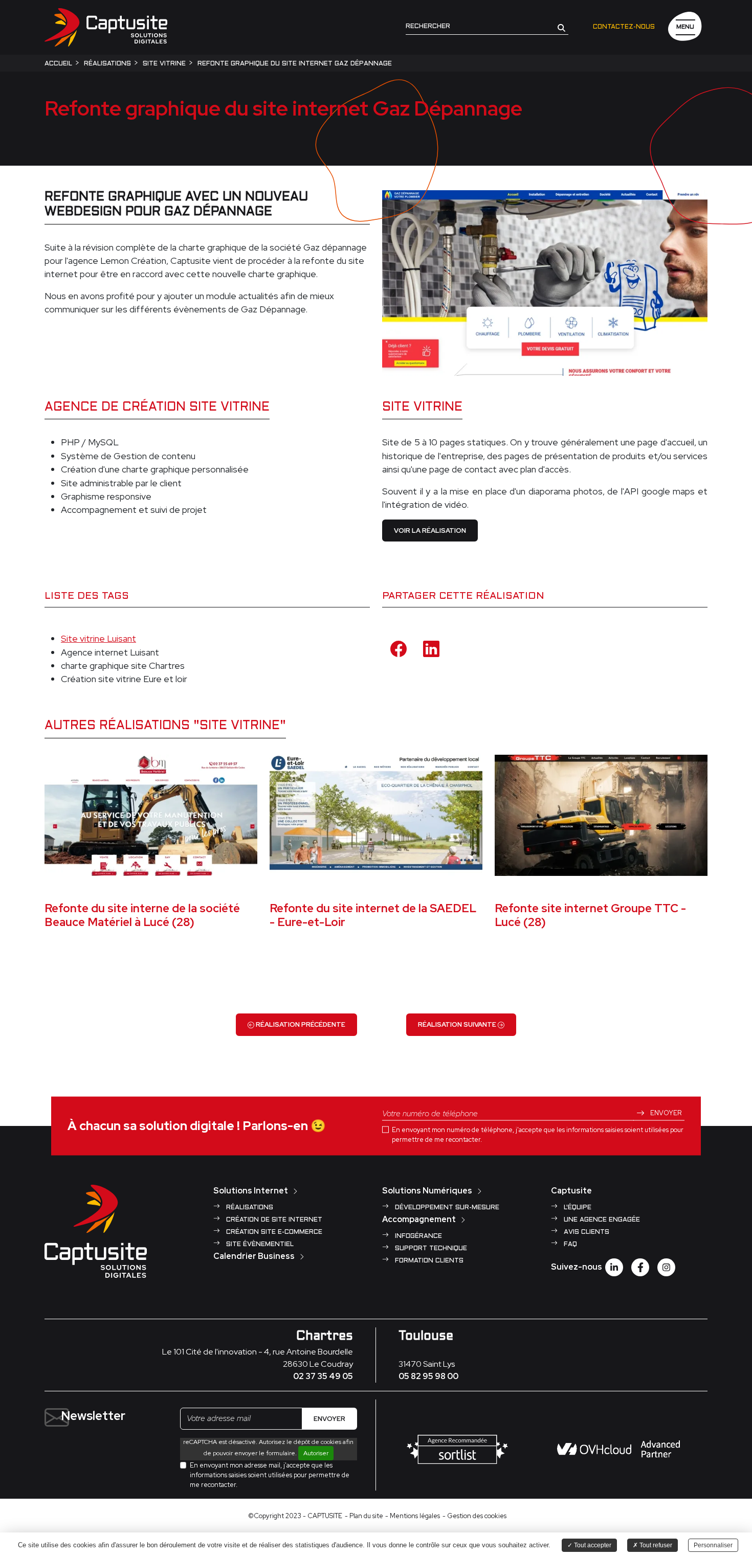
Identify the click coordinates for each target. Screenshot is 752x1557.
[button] (561, 27)
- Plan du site (364, 1515)
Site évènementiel (259, 1245)
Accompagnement (419, 1219)
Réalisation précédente (299, 1024)
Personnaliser (713, 1545)
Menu (685, 27)
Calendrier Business (254, 1256)
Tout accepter (591, 1545)
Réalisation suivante (458, 1024)
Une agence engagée (601, 1220)
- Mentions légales (412, 1515)
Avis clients (585, 1232)
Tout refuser (655, 1545)
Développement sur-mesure (446, 1208)
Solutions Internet (250, 1190)
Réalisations (248, 1208)
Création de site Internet (273, 1220)
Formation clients (428, 1261)
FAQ (569, 1245)
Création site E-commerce (273, 1232)
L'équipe (576, 1208)
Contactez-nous (624, 27)
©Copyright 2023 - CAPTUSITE (295, 1515)
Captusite (571, 1190)
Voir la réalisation (430, 530)
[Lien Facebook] (640, 1267)
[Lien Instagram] (666, 1267)
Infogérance (417, 1236)
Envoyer (665, 1112)
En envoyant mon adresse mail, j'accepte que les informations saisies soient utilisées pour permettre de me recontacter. (269, 1475)
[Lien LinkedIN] (614, 1267)
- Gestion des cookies (474, 1515)
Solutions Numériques (427, 1190)
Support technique (430, 1249)
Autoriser (315, 1453)
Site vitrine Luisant (98, 638)
